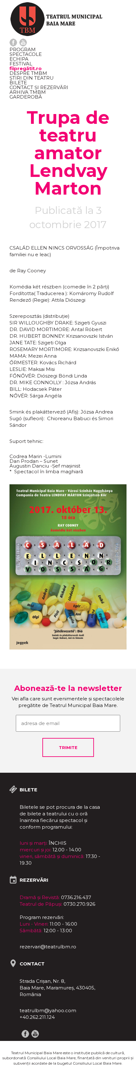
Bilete (18, 83)
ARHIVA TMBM (27, 92)
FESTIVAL (20, 64)
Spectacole (25, 54)
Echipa (18, 59)
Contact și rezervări (38, 87)
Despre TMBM (28, 73)
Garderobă (25, 97)
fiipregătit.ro (25, 68)
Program (22, 49)
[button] (121, 490)
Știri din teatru (31, 78)
